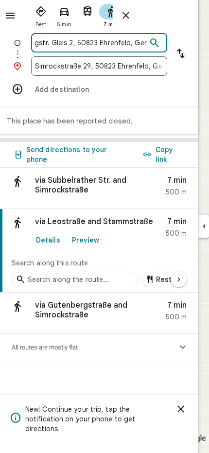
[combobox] (91, 42)
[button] (99, 188)
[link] (99, 251)
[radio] (40, 14)
